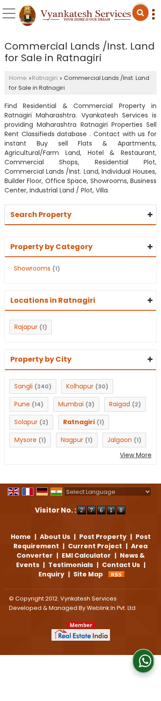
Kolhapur (79, 386)
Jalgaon (119, 439)
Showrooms (32, 268)
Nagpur (72, 439)
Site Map (88, 574)
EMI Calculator (86, 555)
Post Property (103, 536)
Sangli (23, 386)
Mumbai (71, 404)
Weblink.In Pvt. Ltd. (112, 608)
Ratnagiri (45, 78)
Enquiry (51, 574)
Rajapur (26, 326)
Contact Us (121, 564)
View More (136, 455)
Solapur (26, 421)
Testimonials (70, 564)
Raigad (119, 404)
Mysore (25, 439)
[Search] (140, 12)
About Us (55, 536)
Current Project (95, 546)
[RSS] (117, 574)
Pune (22, 404)
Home (18, 78)
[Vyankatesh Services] (75, 16)
